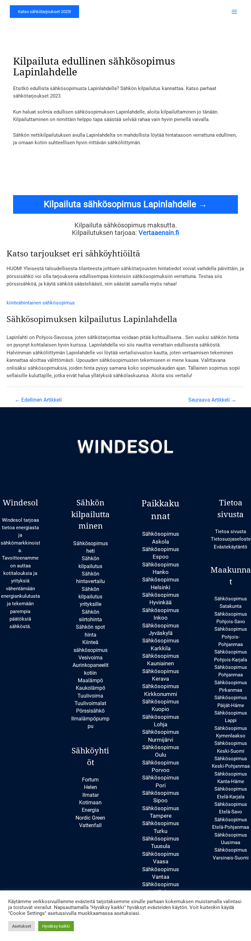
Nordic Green (90, 818)
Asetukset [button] (21, 926)
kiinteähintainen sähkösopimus (41, 303)
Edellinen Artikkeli (38, 400)
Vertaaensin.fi (159, 233)
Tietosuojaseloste (231, 539)
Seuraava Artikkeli (212, 400)
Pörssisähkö (90, 711)
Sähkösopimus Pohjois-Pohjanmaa (230, 636)
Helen (90, 787)
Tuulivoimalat (90, 703)
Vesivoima (90, 658)
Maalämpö (90, 680)
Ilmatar (90, 795)
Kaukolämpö (90, 688)
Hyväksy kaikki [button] (56, 926)
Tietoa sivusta (230, 531)
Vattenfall (90, 825)
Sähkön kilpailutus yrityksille (90, 597)
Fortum (90, 780)
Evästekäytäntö (230, 547)
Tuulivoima (90, 696)
